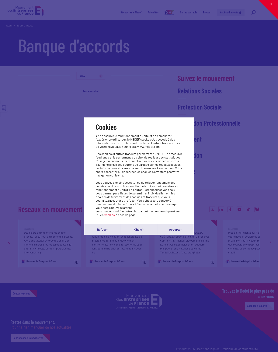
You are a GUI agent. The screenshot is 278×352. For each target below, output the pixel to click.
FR (271, 4)
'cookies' (109, 215)
